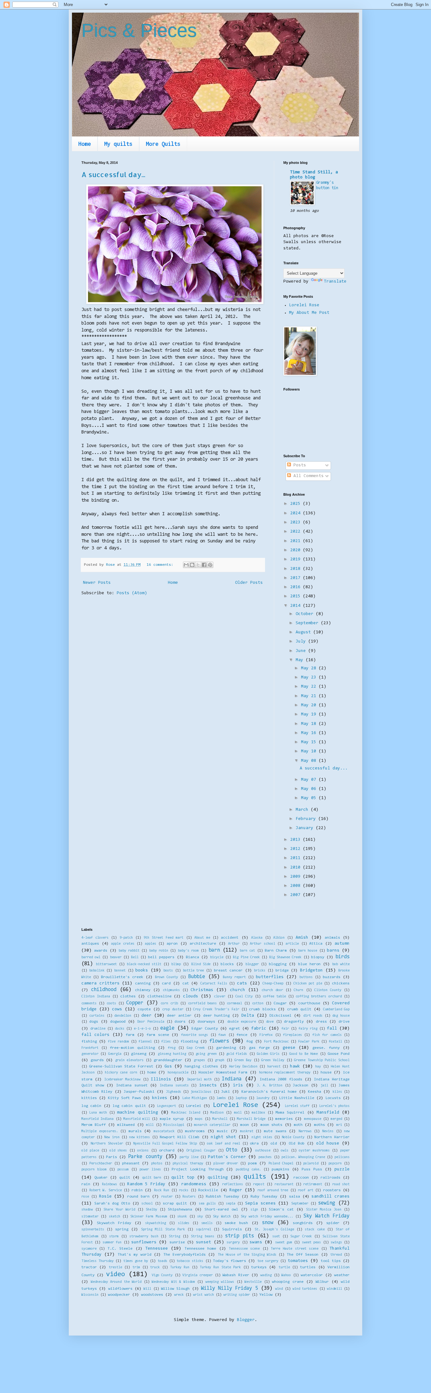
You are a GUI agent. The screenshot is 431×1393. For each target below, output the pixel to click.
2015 (296, 596)
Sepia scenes (260, 1203)
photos (156, 1163)
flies (166, 1041)
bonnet (120, 970)
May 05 (310, 798)
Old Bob (296, 1143)
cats (242, 983)
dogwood (118, 1022)
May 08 (310, 761)
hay (318, 1066)
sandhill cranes (330, 1196)
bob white (341, 964)
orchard (166, 1150)
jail (324, 1085)
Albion (279, 938)
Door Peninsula (150, 1022)
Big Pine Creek (246, 957)
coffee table (274, 996)
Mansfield (327, 1112)
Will (147, 1289)
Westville (253, 1282)
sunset (203, 1242)
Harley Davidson (243, 1066)
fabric (258, 1028)
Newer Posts (97, 583)
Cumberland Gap (336, 1009)
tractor (89, 1267)
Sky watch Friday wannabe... (267, 1216)
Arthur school (262, 944)
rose (85, 1197)
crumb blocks (262, 1009)
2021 (296, 541)
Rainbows (109, 1184)
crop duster (172, 1009)
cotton (257, 1003)
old (273, 1143)
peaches (265, 1157)
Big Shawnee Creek (285, 957)
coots (111, 1003)
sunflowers (143, 1242)
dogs (93, 1022)
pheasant (131, 1163)
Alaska (257, 938)
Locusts (333, 1098)
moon (244, 1125)
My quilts (118, 143)
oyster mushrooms (314, 1150)
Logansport (166, 1106)
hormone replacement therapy (285, 1072)
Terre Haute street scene (294, 1249)
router (167, 1197)
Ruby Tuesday (264, 1197)
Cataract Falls (213, 983)
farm (130, 1035)
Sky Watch (221, 1216)
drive (344, 1022)
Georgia (114, 1054)
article (292, 944)
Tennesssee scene (244, 1249)
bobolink (96, 970)
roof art (305, 1190)
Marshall (219, 1119)
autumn (342, 944)
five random (118, 1041)
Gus (168, 1066)
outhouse (262, 1150)
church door (272, 990)
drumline (97, 1029)
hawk (295, 1066)
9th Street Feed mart (164, 938)
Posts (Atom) (132, 593)
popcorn (335, 1163)
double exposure (241, 1022)
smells (207, 1223)
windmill (334, 1289)
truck (155, 1267)
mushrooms (195, 1131)
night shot (223, 1137)
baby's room (188, 951)
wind (279, 1289)
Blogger (246, 1320)
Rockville (208, 1190)
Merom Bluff (93, 1125)
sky (200, 1216)
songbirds (303, 1223)
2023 (296, 522)
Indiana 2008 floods (281, 1079)
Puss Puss (312, 1169)
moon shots (271, 1125)
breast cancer (228, 970)
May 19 (310, 714)
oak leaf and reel (223, 1143)
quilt (124, 1178)
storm (114, 1236)
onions (143, 1150)
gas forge (259, 1048)
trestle (115, 1267)
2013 (296, 840)
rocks (183, 1190)
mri (339, 1125)
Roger (235, 1190)
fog (249, 1041)
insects (208, 1085)
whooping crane (288, 1282)
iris (238, 1085)
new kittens (139, 1137)
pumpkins (280, 1169)
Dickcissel (280, 1016)
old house (327, 1143)
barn (214, 950)
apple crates (122, 944)
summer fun (112, 1242)
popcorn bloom (94, 1169)
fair (285, 1029)
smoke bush (236, 1223)
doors (180, 1022)
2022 (296, 531)
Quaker (101, 1178)
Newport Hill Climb (179, 1137)
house (326, 1072)
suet (276, 1236)
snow (267, 1222)
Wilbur (322, 1282)
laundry (262, 1098)
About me (202, 938)
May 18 (310, 724)
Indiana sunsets (174, 1085)
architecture (203, 944)
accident (230, 938)
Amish (302, 938)
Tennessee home (200, 1249)
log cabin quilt (129, 1106)
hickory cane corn (121, 1072)
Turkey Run (179, 1267)
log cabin (91, 1106)
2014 (296, 606)
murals (135, 1131)
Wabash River (235, 1275)
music (222, 1131)
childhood (103, 989)
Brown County (166, 977)
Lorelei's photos (334, 1106)
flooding (189, 1041)
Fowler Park (308, 1041)
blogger (252, 964)
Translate (335, 281)
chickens (341, 983)
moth (298, 1125)
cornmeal (234, 1003)
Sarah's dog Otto (112, 1203)
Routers (189, 1197)
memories (284, 1119)
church (237, 990)
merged (336, 1119)
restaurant (284, 1184)
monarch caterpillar (212, 1125)
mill (150, 1125)
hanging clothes (201, 1066)
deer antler (179, 1016)
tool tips (331, 1261)
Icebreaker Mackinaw (122, 1079)
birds (342, 957)
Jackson (300, 1085)
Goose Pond (339, 1054)
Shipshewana (180, 1209)
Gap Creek (196, 1048)
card (166, 983)
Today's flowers (229, 1261)
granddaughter (168, 1060)
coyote (144, 1009)
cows (117, 1009)
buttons (306, 977)
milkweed (126, 1125)
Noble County (293, 1137)
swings (336, 1242)
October (306, 614)
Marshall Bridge (251, 1119)
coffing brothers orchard (319, 996)
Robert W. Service (105, 1190)
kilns (337, 1092)
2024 (296, 513)
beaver (115, 957)
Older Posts (249, 583)
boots (168, 970)
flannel (145, 1041)
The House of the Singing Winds (247, 1255)
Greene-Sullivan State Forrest (121, 1066)
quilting (218, 1177)
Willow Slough (175, 1289)
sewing (326, 1203)
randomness (193, 1184)
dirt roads (312, 1016)
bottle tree (193, 970)
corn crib (169, 1003)
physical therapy (188, 1163)
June (302, 651)
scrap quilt (175, 1203)
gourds (97, 1060)
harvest (273, 1066)
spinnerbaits (92, 1229)
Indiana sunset (132, 1085)
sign (254, 1209)
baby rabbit (129, 951)
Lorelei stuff (297, 1106)
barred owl (90, 957)
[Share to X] (198, 565)
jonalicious (201, 1092)
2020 (296, 550)
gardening (226, 1048)
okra (254, 1143)
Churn (298, 990)
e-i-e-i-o (142, 1029)
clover (219, 996)
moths (319, 1125)
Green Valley (272, 1060)
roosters (332, 1190)
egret (234, 1029)
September (308, 623)
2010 (296, 867)
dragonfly (294, 1022)
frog (171, 1048)
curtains (96, 1016)
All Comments (307, 476)
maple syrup (172, 1119)
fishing (89, 1041)
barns (333, 950)
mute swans (275, 1131)
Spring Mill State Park (163, 1229)
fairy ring (307, 1029)
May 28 (310, 668)
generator (89, 1054)
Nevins (328, 1131)
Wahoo (286, 1275)
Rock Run (161, 1190)
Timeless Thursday (97, 1261)
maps (199, 1119)
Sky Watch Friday (327, 1216)
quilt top (182, 1177)
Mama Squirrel (289, 1113)
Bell (135, 957)
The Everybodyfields (184, 1255)
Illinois (161, 1079)
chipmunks (171, 990)
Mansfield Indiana (97, 1119)
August (304, 632)
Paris (111, 1157)
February (307, 819)
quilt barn (151, 1178)
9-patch (126, 938)
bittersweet (106, 964)
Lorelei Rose (304, 305)
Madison (217, 1113)
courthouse (309, 1003)
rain (85, 1184)
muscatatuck (164, 1131)
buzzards (331, 977)
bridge (282, 970)
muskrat (246, 1131)
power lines (150, 1169)
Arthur (233, 944)
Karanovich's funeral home (269, 1092)
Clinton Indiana (95, 996)
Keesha (314, 1092)
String (174, 1236)
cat (185, 983)
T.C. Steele (120, 1249)
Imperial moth (199, 1079)
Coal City (244, 996)
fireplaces (292, 1035)
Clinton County (327, 990)
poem (252, 1163)
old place (90, 1150)
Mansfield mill (136, 1119)
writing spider (236, 1295)
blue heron (309, 964)
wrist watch (203, 1295)
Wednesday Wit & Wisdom (173, 1282)
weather (342, 1275)
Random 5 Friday (146, 1184)
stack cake (314, 1229)
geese (289, 1048)
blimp (176, 964)
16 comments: (161, 565)
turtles (308, 1267)
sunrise (177, 1242)
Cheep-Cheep (273, 983)
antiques (90, 944)
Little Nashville (296, 1098)
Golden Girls (268, 1054)
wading (266, 1275)
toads (162, 1261)
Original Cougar (201, 1150)
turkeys (259, 1267)
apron (172, 944)
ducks (119, 1029)
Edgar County (205, 1029)
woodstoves (152, 1295)
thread (336, 1255)
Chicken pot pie (307, 983)
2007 (296, 895)
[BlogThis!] (192, 565)
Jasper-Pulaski (139, 1092)
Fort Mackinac (276, 1041)
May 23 (310, 677)
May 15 (310, 742)
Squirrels (232, 1229)
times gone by (135, 1261)
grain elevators (129, 1060)
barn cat (247, 951)
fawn (222, 1035)
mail (238, 1113)
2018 (296, 569)
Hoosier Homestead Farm (223, 1072)
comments (89, 1003)
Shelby (151, 1209)
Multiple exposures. (99, 1131)
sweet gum (283, 1242)
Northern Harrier (332, 1137)
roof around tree (272, 1190)
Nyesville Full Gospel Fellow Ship (165, 1143)
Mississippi (173, 1125)
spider (332, 1223)
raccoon (301, 1178)
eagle (167, 1028)
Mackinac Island (185, 1113)
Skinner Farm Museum (148, 1216)
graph (219, 1060)
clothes (128, 996)
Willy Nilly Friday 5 (229, 1288)
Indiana (232, 1079)
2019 (296, 559)
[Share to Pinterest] (210, 565)
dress (321, 1022)
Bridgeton (311, 970)
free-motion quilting (132, 1048)
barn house (307, 951)
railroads (330, 1178)
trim (136, 1267)
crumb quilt (299, 1009)
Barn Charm (276, 951)
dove (270, 1022)
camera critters (100, 983)
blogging (277, 964)
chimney (143, 990)
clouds (190, 996)
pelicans (342, 1157)
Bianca (192, 957)
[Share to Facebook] (204, 565)
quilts (255, 1177)
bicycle (216, 957)
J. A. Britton (269, 1085)
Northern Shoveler (107, 1143)
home (151, 1072)
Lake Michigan (194, 1098)
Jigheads (173, 1092)
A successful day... (113, 174)
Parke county (145, 1156)
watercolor (312, 1275)
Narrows (305, 1131)
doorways (206, 1022)
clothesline (159, 996)
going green (206, 1054)
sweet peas (311, 1242)
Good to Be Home (303, 1054)
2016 (296, 587)
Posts (298, 465)
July (302, 641)
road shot (341, 1184)
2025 (296, 504)
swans (256, 1242)
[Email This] (186, 565)
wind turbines (304, 1289)
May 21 (310, 696)
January (306, 828)
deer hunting (216, 1016)
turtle (284, 1267)
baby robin (158, 951)
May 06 (310, 789)
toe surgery (267, 1261)
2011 (296, 858)
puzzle (342, 1169)
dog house (341, 1016)
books (141, 970)
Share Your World (119, 1209)
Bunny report (234, 977)
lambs (221, 1098)
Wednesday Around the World (116, 1282)
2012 (296, 849)
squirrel (203, 1229)
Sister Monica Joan (323, 1209)
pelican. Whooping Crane (303, 1157)
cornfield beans (202, 1003)
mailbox (258, 1113)
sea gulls (207, 1203)
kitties (89, 1098)
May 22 (310, 687)
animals (332, 938)
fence (241, 1035)
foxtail (335, 1041)
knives (159, 1098)
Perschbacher (100, 1163)
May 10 (310, 751)
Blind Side (200, 964)
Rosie (105, 1196)
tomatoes (298, 1261)
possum (123, 1169)
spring (121, 1229)
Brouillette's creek (122, 977)
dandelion (122, 1016)
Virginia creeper (197, 1275)
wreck (179, 1295)
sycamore (89, 1249)
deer (146, 1015)
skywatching (155, 1223)
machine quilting (137, 1112)
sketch (114, 1216)
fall (332, 1028)
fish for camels (327, 1035)
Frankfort (89, 1048)
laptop (241, 1098)
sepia (230, 1203)
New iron (111, 1137)
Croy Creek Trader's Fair (216, 1009)
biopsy (317, 957)
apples (150, 944)
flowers (219, 1041)
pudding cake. (248, 1169)
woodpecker (119, 1295)
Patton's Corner (227, 1157)
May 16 (310, 733)
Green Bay (243, 1060)
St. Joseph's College (274, 1229)
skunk (182, 1216)
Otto (231, 1150)
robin (137, 1190)
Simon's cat (281, 1209)
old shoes (118, 1150)
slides (183, 1223)
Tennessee (156, 1249)
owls (284, 1150)
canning (143, 983)
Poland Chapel (281, 1163)
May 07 (310, 780)
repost (258, 1184)
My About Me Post (309, 313)
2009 (296, 877)
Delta (247, 1015)
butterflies (270, 977)
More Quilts (163, 143)
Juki (225, 1092)
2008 (296, 886)
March (303, 810)
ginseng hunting (172, 1054)
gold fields (236, 1054)
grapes (199, 1060)
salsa (294, 1197)
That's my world (135, 1255)
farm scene (157, 1035)
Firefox (266, 1035)
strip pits (239, 1236)
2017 (296, 578)
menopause (312, 1119)
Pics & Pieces (139, 30)
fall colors (95, 1035)
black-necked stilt (144, 964)
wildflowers (120, 1289)
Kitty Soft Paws (124, 1098)
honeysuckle (178, 1072)
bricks (259, 970)
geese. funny (326, 1048)
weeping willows (219, 1282)
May (301, 660)
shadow (87, 1209)
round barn (138, 1197)
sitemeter (89, 1216)
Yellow (266, 1295)
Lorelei (193, 1106)
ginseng (138, 1054)
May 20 (310, 705)
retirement (312, 1184)
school (147, 1203)
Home (84, 143)
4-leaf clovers (95, 938)
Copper (134, 1003)
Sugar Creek (301, 1236)
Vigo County (162, 1275)
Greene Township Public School (322, 1060)
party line (189, 1157)
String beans (202, 1236)
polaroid (310, 1163)
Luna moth (98, 1113)
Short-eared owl (221, 1209)
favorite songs (194, 1035)
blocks (227, 964)
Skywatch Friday (114, 1223)
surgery (233, 1242)
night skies (261, 1137)
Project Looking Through (198, 1169)
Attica (315, 944)
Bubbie (196, 976)
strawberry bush (143, 1236)
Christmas (202, 990)
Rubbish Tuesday (222, 1197)
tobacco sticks (190, 1261)
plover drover (225, 1163)
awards (100, 951)
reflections (232, 1184)
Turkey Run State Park (220, 1267)
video (115, 1274)
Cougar (280, 1003)
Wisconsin (89, 1295)
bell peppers (161, 957)
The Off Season (303, 1255)
